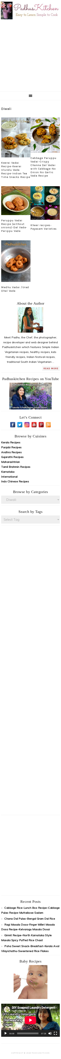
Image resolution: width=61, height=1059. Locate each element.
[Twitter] (20, 424)
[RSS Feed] (48, 424)
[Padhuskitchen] (30, 20)
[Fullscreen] (55, 1033)
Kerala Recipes (10, 442)
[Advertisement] (30, 55)
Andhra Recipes (11, 452)
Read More (51, 368)
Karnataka (8, 471)
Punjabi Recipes (11, 447)
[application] (30, 1020)
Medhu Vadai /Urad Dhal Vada (15, 289)
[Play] (5, 1033)
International (9, 476)
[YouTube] (34, 424)
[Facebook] (12, 424)
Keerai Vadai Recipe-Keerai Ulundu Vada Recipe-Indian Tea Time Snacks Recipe (15, 169)
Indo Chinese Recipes (15, 481)
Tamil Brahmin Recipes (15, 466)
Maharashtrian (10, 462)
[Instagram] (27, 424)
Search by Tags (30, 511)
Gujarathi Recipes (12, 457)
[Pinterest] (41, 424)
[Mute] (50, 1033)
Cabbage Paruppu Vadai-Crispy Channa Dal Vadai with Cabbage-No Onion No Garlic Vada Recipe (43, 166)
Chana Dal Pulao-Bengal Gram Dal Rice (29, 918)
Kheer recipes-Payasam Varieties (43, 227)
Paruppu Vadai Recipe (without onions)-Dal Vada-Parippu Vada (14, 226)
